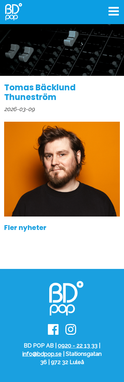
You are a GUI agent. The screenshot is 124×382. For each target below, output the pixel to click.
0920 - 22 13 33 (77, 345)
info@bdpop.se (42, 354)
